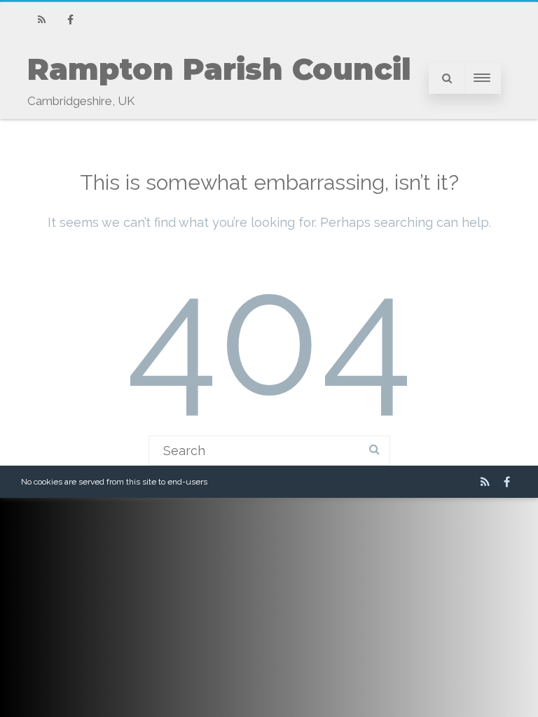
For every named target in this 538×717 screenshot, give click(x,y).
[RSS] (41, 20)
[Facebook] (70, 20)
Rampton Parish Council (219, 69)
